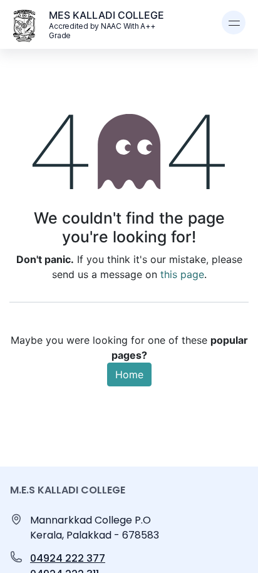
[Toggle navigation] (233, 22)
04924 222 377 (67, 558)
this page (182, 274)
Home (129, 374)
